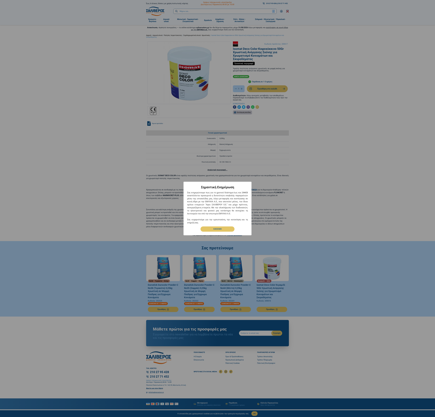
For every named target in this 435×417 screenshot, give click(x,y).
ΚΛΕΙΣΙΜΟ (217, 229)
